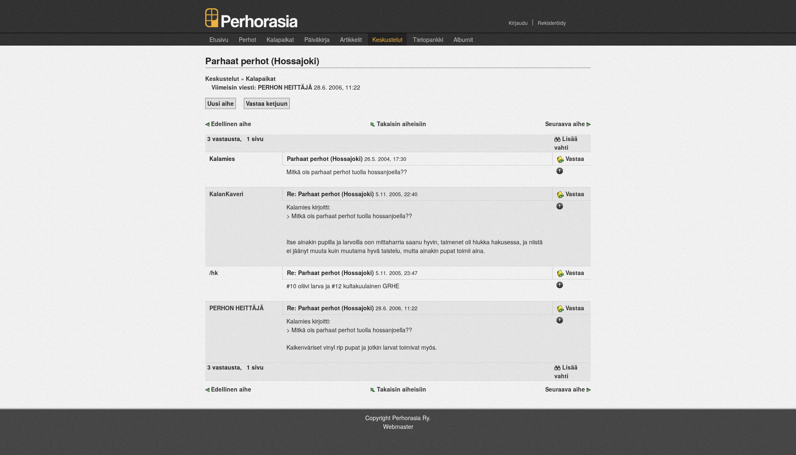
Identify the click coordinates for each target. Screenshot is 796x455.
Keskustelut (387, 39)
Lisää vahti (566, 142)
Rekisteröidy (552, 22)
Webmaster (398, 426)
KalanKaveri (226, 194)
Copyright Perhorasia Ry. (398, 418)
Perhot (247, 39)
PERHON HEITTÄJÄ (236, 308)
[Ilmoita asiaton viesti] (559, 170)
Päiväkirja (317, 39)
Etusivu (218, 39)
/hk (213, 272)
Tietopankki (428, 39)
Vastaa (574, 158)
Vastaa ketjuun (267, 103)
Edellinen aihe (231, 123)
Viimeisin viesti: (261, 87)
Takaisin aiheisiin (401, 123)
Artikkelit (351, 39)
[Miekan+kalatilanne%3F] (589, 123)
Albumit (463, 39)
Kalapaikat (280, 39)
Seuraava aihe (565, 123)
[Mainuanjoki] (207, 123)
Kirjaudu (518, 22)
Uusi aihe (220, 103)
